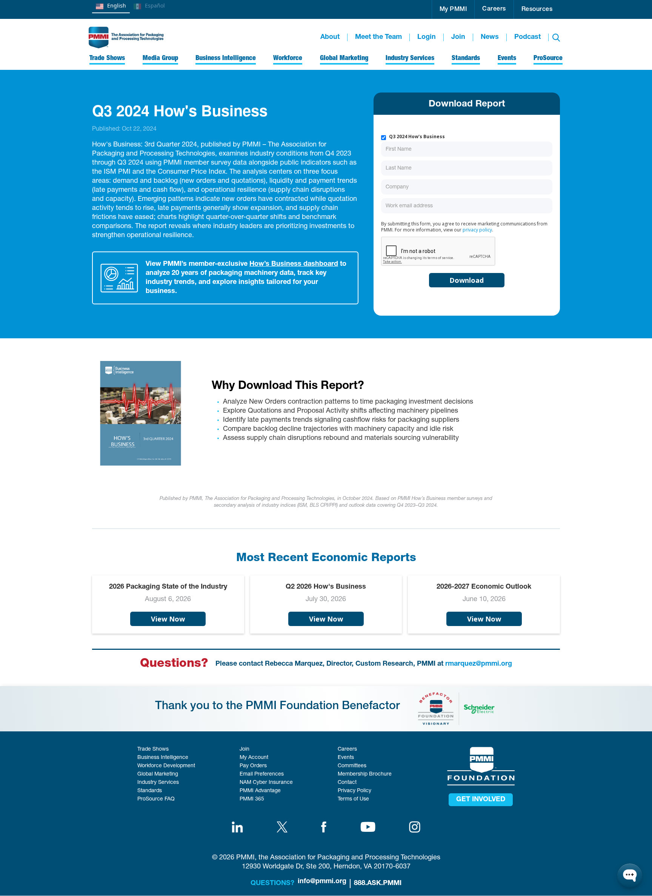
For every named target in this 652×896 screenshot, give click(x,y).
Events (346, 757)
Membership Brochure (365, 774)
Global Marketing (157, 774)
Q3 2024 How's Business (417, 137)
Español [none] (155, 5)
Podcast (527, 37)
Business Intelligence (162, 757)
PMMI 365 (252, 799)
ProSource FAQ (156, 799)
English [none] (116, 5)
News (490, 37)
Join (458, 37)
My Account (254, 757)
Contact (347, 782)
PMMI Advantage (260, 791)
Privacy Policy (354, 791)
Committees (352, 766)
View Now (168, 618)
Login (426, 37)
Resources (537, 10)
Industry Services (158, 782)
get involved (480, 799)
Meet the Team (378, 37)
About (330, 37)
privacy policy (477, 230)
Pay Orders (253, 766)
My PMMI (453, 10)
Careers (494, 9)
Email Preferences (262, 774)
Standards (149, 791)
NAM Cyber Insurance (266, 782)
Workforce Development (166, 766)
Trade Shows (153, 749)
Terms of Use (353, 799)
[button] (453, 9)
